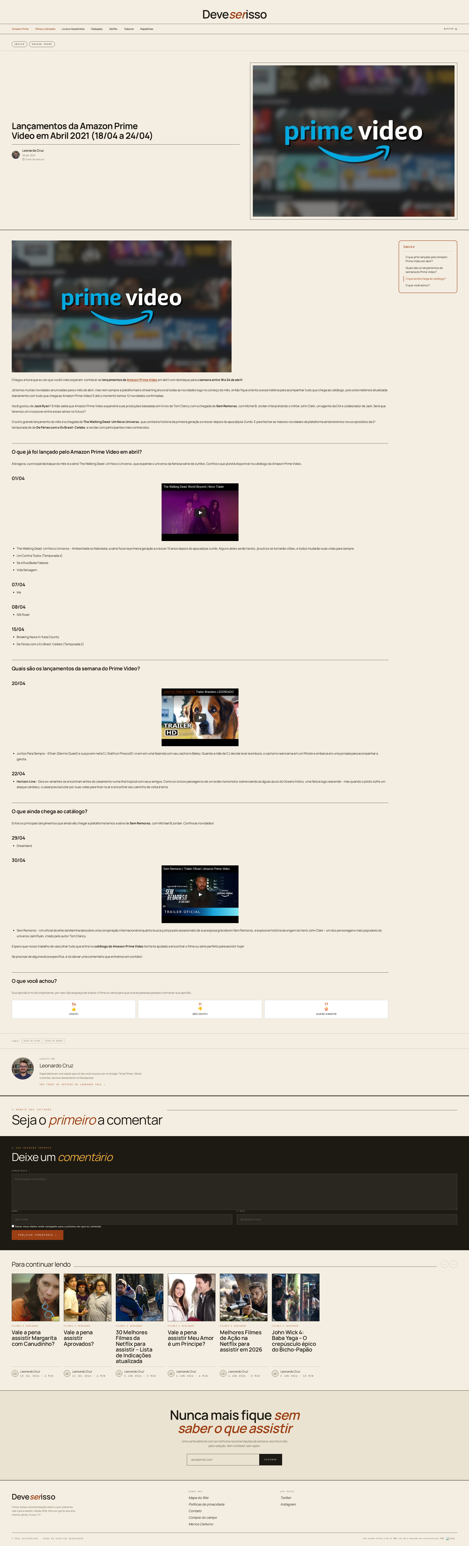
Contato (195, 1511)
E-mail (243, 1211)
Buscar (449, 28)
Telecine (129, 29)
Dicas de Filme (32, 1041)
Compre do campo (203, 1517)
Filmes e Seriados (45, 29)
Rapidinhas (146, 29)
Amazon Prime (20, 29)
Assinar (270, 1459)
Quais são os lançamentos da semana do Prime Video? (424, 270)
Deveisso (234, 14)
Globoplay (97, 29)
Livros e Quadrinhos (73, 29)
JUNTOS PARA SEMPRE (179, 692)
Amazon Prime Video (142, 380)
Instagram (288, 1504)
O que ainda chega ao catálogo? (426, 279)
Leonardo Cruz (33, 150)
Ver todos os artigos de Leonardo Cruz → (72, 1084)
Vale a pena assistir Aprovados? (79, 1337)
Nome (16, 1211)
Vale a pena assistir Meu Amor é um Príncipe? (191, 1337)
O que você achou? (418, 285)
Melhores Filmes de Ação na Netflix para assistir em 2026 (241, 1340)
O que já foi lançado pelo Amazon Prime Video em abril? (426, 259)
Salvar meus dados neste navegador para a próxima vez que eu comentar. (58, 1226)
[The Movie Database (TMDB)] (451, 1538)
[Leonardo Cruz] (16, 155)
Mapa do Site (198, 1497)
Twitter (285, 1497)
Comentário (21, 1171)
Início (19, 44)
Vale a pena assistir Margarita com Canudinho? (34, 1337)
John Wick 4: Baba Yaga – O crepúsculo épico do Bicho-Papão (294, 1340)
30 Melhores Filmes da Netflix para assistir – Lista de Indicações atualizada (134, 1346)
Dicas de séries (54, 1041)
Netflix (113, 29)
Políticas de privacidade (206, 1504)
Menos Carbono (201, 1524)
